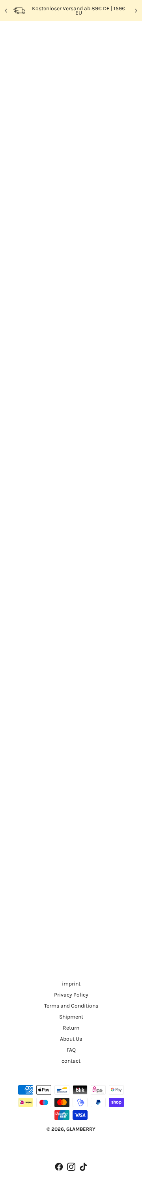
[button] (56, 296)
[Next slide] (135, 10)
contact (71, 1061)
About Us (71, 1039)
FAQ (71, 1050)
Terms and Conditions (71, 1005)
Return (71, 1028)
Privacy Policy (71, 994)
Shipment (71, 1016)
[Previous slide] (6, 10)
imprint (71, 983)
